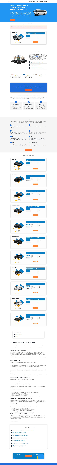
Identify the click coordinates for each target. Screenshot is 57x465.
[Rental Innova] (18, 222)
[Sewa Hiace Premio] (18, 299)
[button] (38, 61)
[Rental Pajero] (18, 160)
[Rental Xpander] (18, 253)
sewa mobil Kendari (36, 56)
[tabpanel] (37, 37)
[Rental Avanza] (18, 268)
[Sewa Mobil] (19, 52)
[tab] (28, 36)
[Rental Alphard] (18, 191)
